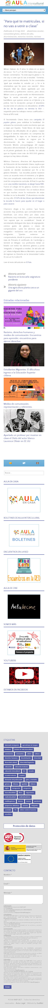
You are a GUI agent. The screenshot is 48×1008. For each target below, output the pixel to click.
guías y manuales (31, 779)
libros (21, 792)
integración (27, 788)
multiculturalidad (10, 797)
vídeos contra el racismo (28, 810)
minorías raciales (25, 37)
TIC (15, 810)
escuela (31, 771)
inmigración (16, 788)
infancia (33, 784)
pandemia (37, 801)
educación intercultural (12, 771)
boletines (8, 749)
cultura (29, 754)
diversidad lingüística (27, 762)
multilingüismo (10, 801)
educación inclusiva (21, 767)
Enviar (7, 987)
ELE (24, 771)
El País (28, 262)
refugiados (34, 805)
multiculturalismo (24, 797)
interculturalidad (10, 792)
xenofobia (8, 814)
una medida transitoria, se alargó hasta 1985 (26, 184)
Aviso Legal (20, 1003)
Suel (40, 1003)
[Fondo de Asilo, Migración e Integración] (17, 863)
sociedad (8, 810)
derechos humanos (11, 758)
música (28, 801)
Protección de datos (24, 826)
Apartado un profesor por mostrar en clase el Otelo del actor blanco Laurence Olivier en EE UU (22, 438)
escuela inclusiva (10, 775)
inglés (7, 788)
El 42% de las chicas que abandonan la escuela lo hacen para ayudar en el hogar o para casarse (24, 201)
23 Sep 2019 (20, 31)
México (20, 801)
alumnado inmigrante (12, 745)
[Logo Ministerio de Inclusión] (23, 852)
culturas (37, 754)
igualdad (24, 784)
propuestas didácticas (12, 805)
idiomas (15, 784)
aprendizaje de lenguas (30, 745)
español (22, 775)
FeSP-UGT (18, 1000)
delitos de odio (27, 34)
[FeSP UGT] (14, 842)
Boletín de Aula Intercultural (24, 749)
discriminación (10, 37)
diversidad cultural (11, 762)
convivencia (9, 754)
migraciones (30, 792)
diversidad (37, 758)
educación (8, 767)
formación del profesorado (13, 779)
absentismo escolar (35, 31)
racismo (37, 37)
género (7, 784)
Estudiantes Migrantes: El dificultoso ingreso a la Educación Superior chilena (22, 372)
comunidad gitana (12, 34)
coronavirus (20, 754)
